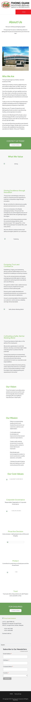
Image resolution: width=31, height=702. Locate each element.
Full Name (6, 660)
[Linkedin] (4, 637)
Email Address (7, 654)
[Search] (29, 645)
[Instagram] (13, 637)
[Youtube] (17, 637)
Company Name (8, 666)
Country (6, 673)
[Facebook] (8, 637)
